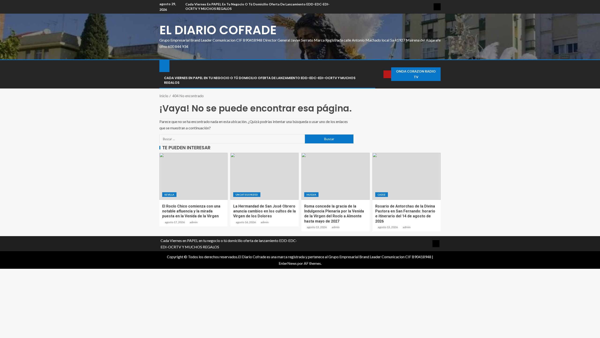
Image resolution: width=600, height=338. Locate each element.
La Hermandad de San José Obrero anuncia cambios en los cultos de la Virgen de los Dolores (264, 211)
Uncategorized (247, 194)
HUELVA (311, 194)
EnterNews (288, 263)
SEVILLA (169, 194)
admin (194, 222)
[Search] (379, 74)
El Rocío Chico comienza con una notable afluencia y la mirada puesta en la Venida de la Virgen (191, 211)
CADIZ (382, 194)
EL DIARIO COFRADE (218, 29)
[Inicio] (164, 65)
